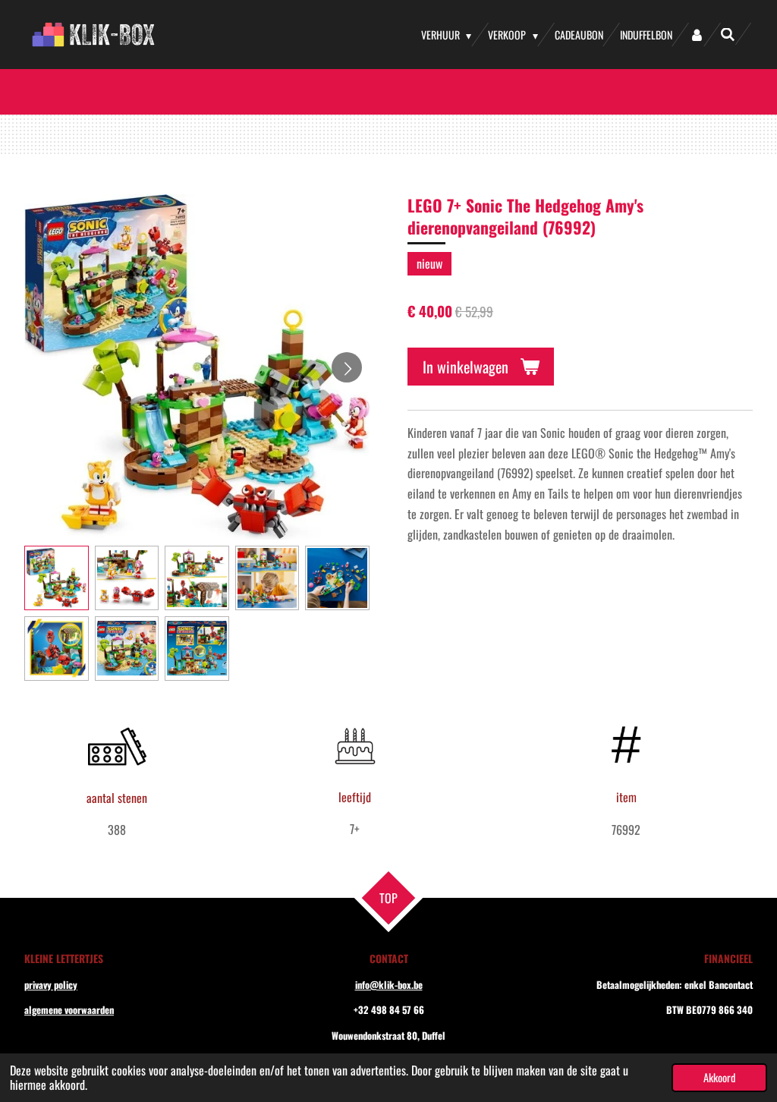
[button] (56, 578)
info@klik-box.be (389, 985)
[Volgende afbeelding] (347, 367)
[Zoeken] (728, 34)
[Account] (697, 34)
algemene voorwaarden (69, 1010)
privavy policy (50, 985)
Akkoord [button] (719, 1077)
